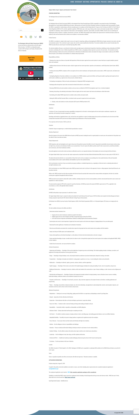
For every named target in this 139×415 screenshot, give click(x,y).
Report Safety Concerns (31, 59)
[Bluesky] (35, 37)
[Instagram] (31, 37)
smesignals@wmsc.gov (53, 368)
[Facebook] (40, 37)
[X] (26, 37)
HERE (69, 372)
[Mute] (39, 78)
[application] (30, 73)
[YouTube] (21, 37)
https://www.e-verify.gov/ (70, 377)
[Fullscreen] (41, 78)
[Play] (20, 78)
